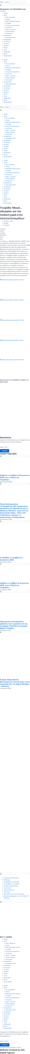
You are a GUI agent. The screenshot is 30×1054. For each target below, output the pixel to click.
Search (2, 2)
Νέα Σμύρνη (9, 33)
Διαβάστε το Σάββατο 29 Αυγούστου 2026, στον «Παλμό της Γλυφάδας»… (15, 477)
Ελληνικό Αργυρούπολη (12, 25)
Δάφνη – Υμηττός (11, 29)
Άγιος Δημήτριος (10, 17)
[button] (15, 229)
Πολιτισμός (7, 41)
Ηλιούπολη (9, 27)
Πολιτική (6, 43)
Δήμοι (5, 15)
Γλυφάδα (8, 23)
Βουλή (5, 47)
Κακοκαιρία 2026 (10, 37)
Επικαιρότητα (7, 35)
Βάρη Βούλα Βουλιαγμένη (13, 21)
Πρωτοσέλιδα (8, 56)
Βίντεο (5, 54)
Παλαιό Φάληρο (10, 31)
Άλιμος (8, 19)
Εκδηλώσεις (7, 52)
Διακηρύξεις (7, 39)
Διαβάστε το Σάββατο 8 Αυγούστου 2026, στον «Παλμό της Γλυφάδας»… (14, 585)
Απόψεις (6, 45)
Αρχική (6, 13)
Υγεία (5, 49)
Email (1, 447)
